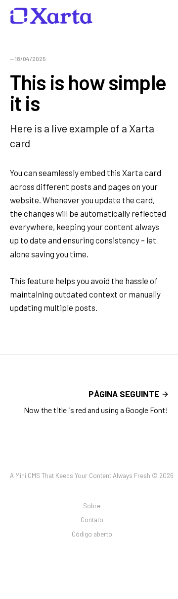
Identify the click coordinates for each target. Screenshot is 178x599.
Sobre (91, 506)
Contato (92, 520)
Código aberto (92, 534)
